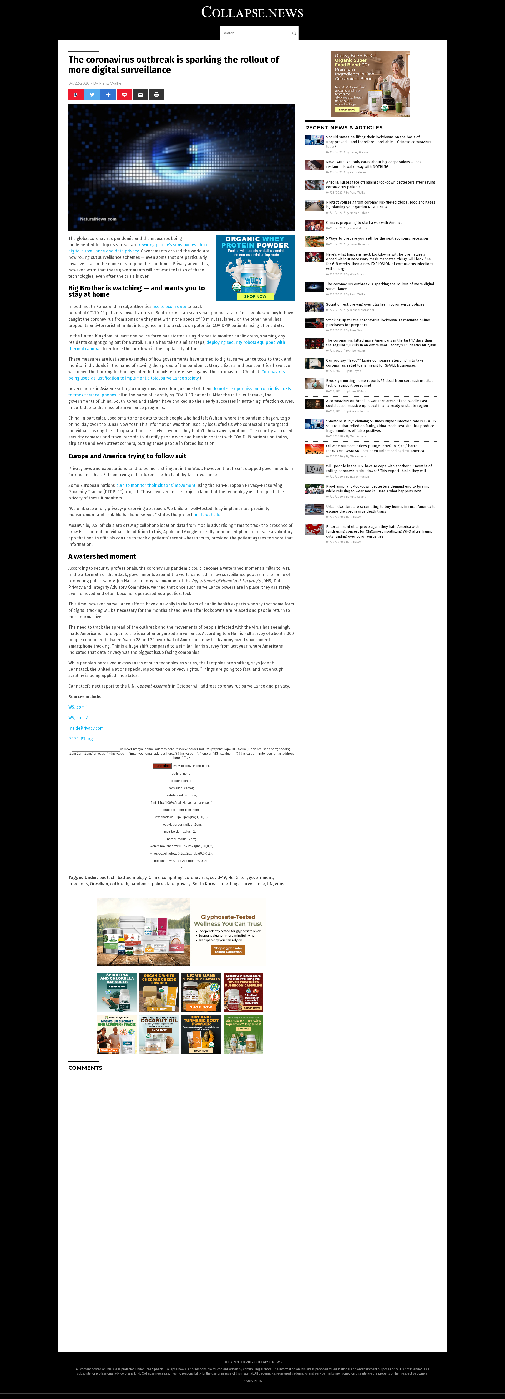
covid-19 (218, 877)
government (261, 877)
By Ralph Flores (356, 172)
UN (270, 883)
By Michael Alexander (360, 310)
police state (163, 883)
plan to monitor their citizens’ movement (155, 485)
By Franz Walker (356, 192)
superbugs (229, 883)
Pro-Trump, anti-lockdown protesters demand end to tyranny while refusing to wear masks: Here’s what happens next (378, 488)
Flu (231, 877)
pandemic (140, 883)
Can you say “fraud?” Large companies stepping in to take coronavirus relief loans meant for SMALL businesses (374, 362)
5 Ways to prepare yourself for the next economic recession (377, 238)
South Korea (204, 883)
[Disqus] (181, 1141)
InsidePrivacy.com (86, 728)
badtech (107, 877)
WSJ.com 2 (78, 717)
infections (78, 883)
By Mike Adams (356, 274)
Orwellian (99, 883)
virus (279, 883)
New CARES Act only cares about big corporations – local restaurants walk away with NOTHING (374, 164)
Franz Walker (111, 83)
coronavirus (196, 877)
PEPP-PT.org (80, 738)
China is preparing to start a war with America (364, 222)
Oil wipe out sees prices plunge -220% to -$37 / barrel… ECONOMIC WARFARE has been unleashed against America (375, 448)
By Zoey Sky (354, 330)
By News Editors (356, 228)
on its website (207, 514)
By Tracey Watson (357, 152)
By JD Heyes (353, 371)
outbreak (119, 883)
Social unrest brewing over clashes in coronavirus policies (375, 304)
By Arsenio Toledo (358, 213)
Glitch (241, 877)
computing (172, 877)
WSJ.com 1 (78, 707)
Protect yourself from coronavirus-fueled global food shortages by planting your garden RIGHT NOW (380, 204)
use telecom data (169, 306)
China (154, 877)
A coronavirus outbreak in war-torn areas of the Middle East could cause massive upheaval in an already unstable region (377, 403)
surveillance (253, 883)
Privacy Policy (252, 1381)
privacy (183, 883)
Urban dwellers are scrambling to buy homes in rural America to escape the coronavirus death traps (381, 509)
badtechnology (132, 877)
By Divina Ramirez (357, 244)
